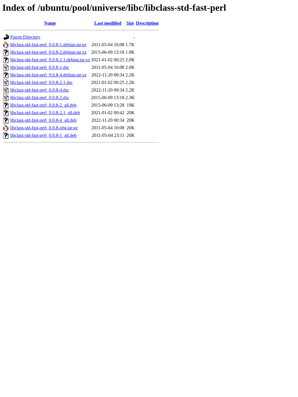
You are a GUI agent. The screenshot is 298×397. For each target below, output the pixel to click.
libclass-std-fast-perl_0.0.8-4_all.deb (43, 120)
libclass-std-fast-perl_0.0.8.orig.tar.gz (44, 127)
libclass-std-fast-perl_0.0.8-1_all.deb (43, 135)
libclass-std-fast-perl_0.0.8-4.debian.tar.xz (48, 74)
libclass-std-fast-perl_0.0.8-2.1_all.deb (45, 112)
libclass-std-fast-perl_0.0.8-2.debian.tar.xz (48, 52)
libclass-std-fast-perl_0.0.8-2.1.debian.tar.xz (50, 59)
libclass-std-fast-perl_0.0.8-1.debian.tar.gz (48, 44)
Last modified (107, 23)
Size (130, 23)
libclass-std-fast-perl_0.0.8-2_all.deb (43, 105)
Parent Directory (25, 37)
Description (147, 23)
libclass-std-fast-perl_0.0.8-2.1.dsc (41, 82)
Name (50, 23)
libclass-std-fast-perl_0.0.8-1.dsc (39, 67)
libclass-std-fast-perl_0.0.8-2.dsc (39, 97)
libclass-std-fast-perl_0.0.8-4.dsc (39, 89)
